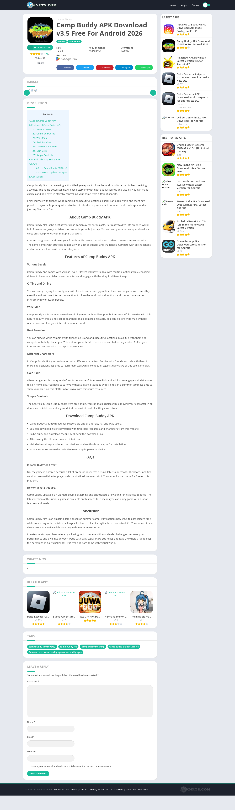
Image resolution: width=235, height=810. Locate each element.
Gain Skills (40, 150)
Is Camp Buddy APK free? (51, 168)
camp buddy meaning (93, 646)
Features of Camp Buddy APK (45, 125)
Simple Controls (43, 155)
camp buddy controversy (42, 646)
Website (31, 751)
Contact (83, 789)
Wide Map (40, 137)
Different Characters (45, 146)
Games (195, 5)
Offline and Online (44, 133)
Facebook (67, 67)
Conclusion (36, 176)
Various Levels (42, 129)
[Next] (153, 90)
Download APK (43, 47)
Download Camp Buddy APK (44, 159)
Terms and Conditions (137, 789)
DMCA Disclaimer (114, 789)
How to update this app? (51, 172)
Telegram (126, 67)
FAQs (33, 163)
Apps (183, 5)
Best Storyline (42, 142)
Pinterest (106, 67)
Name (31, 722)
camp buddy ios (68, 646)
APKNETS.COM (61, 789)
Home (172, 5)
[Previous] (27, 90)
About (74, 789)
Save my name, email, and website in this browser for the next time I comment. (71, 766)
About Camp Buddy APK (42, 120)
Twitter (86, 67)
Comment (33, 681)
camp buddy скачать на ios (124, 646)
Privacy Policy (97, 789)
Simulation (74, 41)
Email (30, 736)
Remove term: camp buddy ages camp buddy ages (55, 652)
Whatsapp (145, 67)
